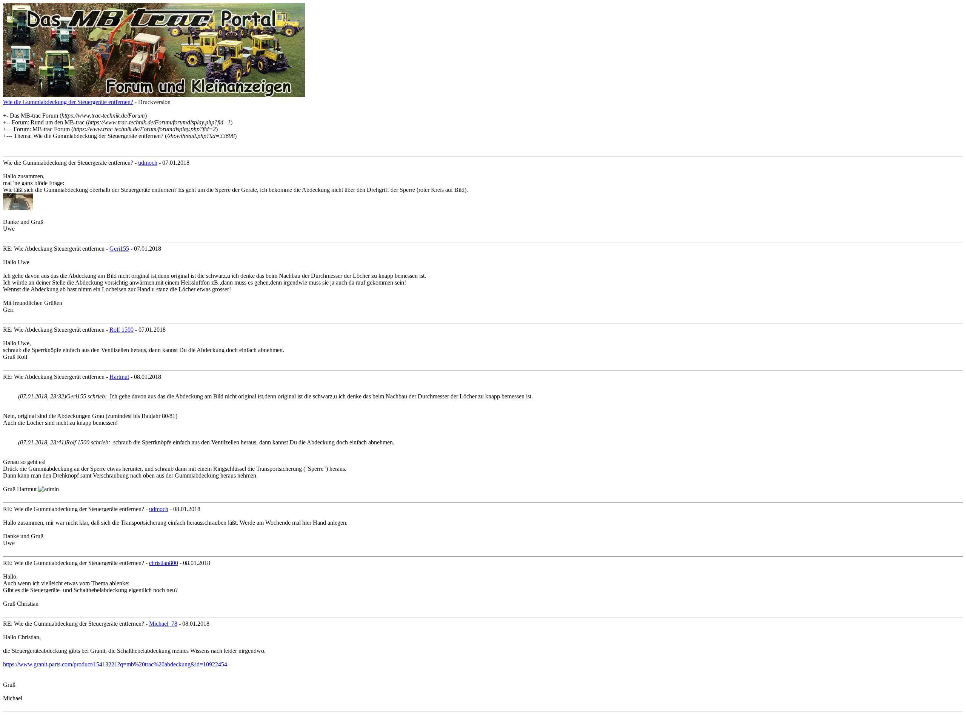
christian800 (163, 563)
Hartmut (119, 377)
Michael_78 (163, 623)
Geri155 (119, 248)
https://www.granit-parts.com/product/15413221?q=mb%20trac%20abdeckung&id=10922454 (115, 664)
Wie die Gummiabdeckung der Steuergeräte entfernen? (68, 102)
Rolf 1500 (121, 329)
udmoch (147, 162)
